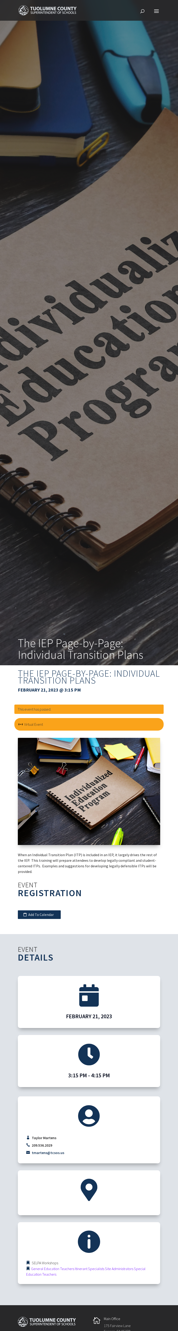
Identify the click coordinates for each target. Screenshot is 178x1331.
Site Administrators (119, 1268)
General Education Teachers (52, 1268)
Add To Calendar (41, 914)
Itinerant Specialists (89, 1268)
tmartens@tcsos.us (48, 1152)
